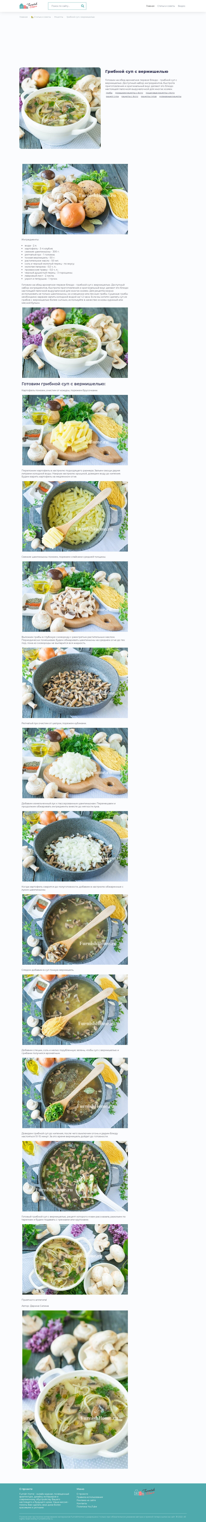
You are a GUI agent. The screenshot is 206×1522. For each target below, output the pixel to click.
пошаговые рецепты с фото (160, 93)
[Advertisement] (103, 45)
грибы (109, 93)
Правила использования (90, 1497)
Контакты (82, 1503)
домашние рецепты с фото (129, 93)
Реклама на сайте (86, 1500)
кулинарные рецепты (170, 96)
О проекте (82, 1494)
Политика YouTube (87, 1506)
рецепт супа (112, 96)
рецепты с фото (130, 96)
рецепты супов (149, 96)
